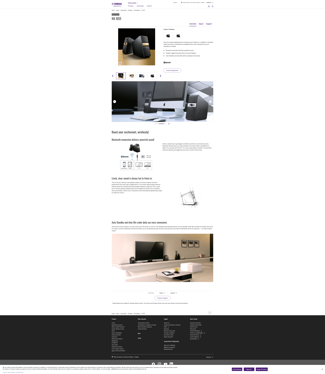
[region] (162, 369)
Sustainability (193, 339)
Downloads (140, 6)
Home (113, 10)
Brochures (166, 329)
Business (209, 2)
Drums (113, 331)
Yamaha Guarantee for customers (172, 325)
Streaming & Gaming (117, 347)
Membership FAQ (168, 349)
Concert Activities (142, 329)
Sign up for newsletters (169, 345)
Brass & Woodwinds (117, 333)
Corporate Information (195, 323)
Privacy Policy (11, 372)
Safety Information (168, 337)
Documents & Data (168, 335)
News (139, 333)
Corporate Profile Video (195, 325)
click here (113, 369)
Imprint (5, 372)
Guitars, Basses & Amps (118, 329)
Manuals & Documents (169, 331)
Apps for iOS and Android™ (118, 350)
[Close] (322, 369)
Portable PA (115, 343)
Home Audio (132, 3)
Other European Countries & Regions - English (194, 2)
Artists (139, 338)
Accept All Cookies (262, 369)
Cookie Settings (237, 369)
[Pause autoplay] (169, 124)
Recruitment (193, 329)
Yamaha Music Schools (143, 323)
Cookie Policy (19, 372)
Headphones (115, 341)
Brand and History (194, 335)
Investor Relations (194, 337)
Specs (201, 24)
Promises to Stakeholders (196, 333)
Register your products (169, 347)
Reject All (249, 369)
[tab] (158, 124)
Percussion (114, 337)
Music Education (142, 319)
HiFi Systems (137, 10)
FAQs (165, 327)
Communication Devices (118, 349)
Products (130, 6)
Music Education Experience (145, 327)
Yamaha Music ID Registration (171, 341)
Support (175, 2)
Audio (117, 10)
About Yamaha (193, 319)
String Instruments (116, 335)
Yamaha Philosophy (195, 331)
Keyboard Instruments (117, 325)
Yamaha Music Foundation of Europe (147, 325)
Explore (149, 6)
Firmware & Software (169, 333)
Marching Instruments (117, 339)
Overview (192, 24)
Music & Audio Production (118, 327)
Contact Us (166, 323)
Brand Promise (193, 327)
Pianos (113, 323)
